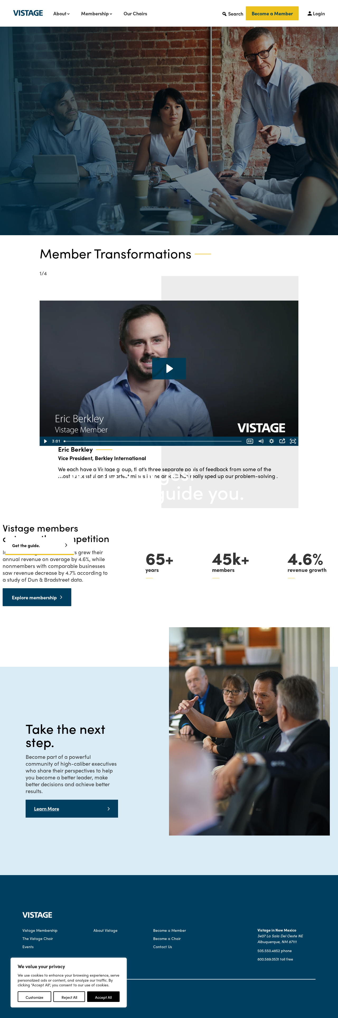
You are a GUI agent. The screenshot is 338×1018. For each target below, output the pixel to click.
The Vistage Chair (37, 938)
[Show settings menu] (271, 441)
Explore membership (35, 597)
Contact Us (162, 946)
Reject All (69, 997)
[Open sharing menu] (282, 441)
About (59, 13)
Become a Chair (167, 938)
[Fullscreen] (293, 441)
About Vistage (105, 930)
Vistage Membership (40, 930)
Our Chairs (135, 13)
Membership (95, 13)
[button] (232, 13)
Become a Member (272, 13)
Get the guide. (26, 545)
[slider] (153, 441)
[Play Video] (45, 441)
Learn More (46, 808)
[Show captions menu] (250, 441)
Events (28, 946)
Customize (34, 997)
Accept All (103, 997)
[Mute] (260, 441)
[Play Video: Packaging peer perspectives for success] (169, 368)
